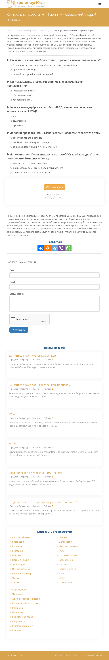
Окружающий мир (22, 573)
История (16, 555)
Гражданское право (22, 616)
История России (20, 559)
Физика (16, 578)
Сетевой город (72, 655)
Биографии (18, 541)
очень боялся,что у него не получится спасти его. (38, 167)
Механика (17, 607)
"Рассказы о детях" (22, 95)
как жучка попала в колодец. (28, 137)
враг (15, 116)
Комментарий (16, 293)
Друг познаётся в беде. (24, 69)
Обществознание (21, 568)
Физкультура (19, 589)
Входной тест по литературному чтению (35, 473)
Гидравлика (18, 621)
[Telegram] (54, 248)
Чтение (63, 537)
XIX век (13, 443)
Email (12, 282)
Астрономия (65, 541)
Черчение (17, 594)
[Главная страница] (26, 4)
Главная (10, 30)
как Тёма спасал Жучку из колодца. (31, 142)
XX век (13, 414)
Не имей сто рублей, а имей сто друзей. (33, 74)
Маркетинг (18, 612)
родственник (19, 120)
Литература (46, 30)
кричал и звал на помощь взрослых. (32, 172)
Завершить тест (55, 187)
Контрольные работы (27, 30)
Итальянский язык (69, 555)
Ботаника (17, 630)
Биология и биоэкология (25, 603)
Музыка (63, 564)
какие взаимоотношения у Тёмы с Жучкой (35, 146)
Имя (11, 270)
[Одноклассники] (47, 248)
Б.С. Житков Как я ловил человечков (32, 355)
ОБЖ (61, 573)
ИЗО (61, 550)
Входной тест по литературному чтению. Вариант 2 (43, 502)
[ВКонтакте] (40, 248)
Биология (17, 546)
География (17, 550)
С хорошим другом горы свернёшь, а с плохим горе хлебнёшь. (45, 65)
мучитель (18, 125)
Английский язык (21, 537)
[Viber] (61, 248)
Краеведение (66, 559)
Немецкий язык (67, 568)
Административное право (26, 598)
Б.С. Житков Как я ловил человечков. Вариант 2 (40, 385)
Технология (65, 582)
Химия (15, 582)
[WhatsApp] (68, 248)
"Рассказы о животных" (25, 90)
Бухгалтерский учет (22, 625)
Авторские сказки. (22, 99)
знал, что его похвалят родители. (30, 163)
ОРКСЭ (62, 578)
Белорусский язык (68, 546)
